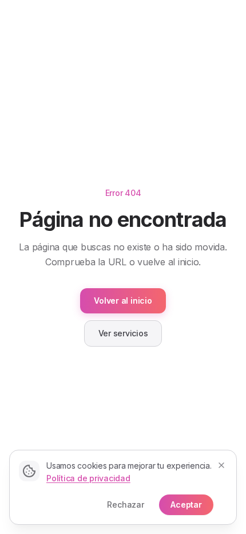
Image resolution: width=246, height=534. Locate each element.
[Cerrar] (221, 465)
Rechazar (125, 504)
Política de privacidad (88, 478)
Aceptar (186, 504)
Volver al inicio (123, 300)
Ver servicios (123, 333)
